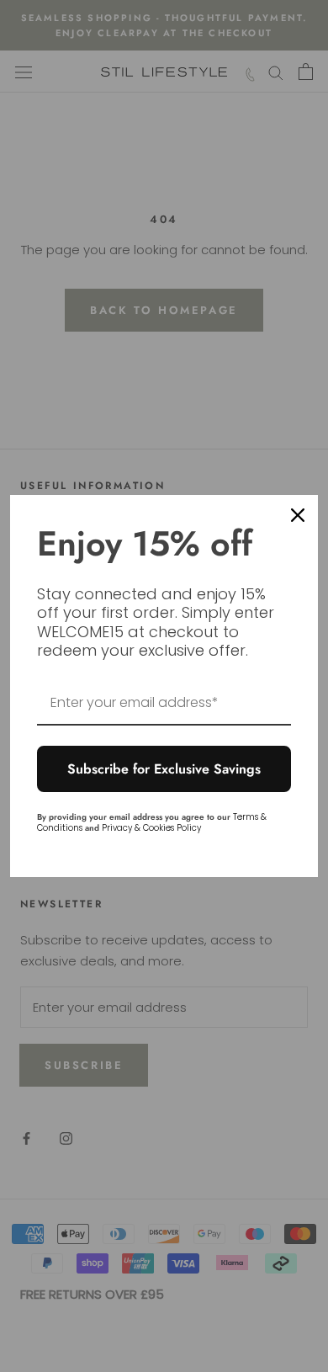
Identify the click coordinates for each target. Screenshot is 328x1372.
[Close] (298, 515)
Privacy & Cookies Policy (151, 828)
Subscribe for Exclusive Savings (164, 769)
